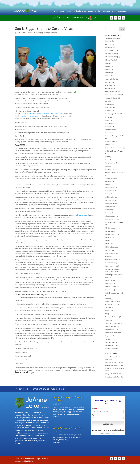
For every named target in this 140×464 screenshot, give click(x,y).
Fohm (107, 160)
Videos (90, 11)
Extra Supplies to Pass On (114, 377)
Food (107, 166)
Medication (109, 237)
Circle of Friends (80, 11)
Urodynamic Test (111, 345)
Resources (106, 11)
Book (107, 63)
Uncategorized (110, 330)
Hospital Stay (109, 200)
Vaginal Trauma (110, 348)
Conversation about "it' (113, 95)
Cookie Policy (58, 389)
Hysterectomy (110, 203)
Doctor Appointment (112, 114)
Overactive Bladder (111, 260)
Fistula (107, 157)
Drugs (107, 120)
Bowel (107, 69)
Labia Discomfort (111, 219)
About (62, 11)
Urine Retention (110, 342)
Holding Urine (109, 197)
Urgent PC (108, 336)
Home (55, 11)
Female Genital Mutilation (114, 148)
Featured (108, 145)
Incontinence (109, 207)
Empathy (108, 126)
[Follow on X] (115, 18)
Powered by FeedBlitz (116, 430)
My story (108, 250)
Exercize (108, 133)
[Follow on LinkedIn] (123, 18)
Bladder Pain (109, 60)
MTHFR (107, 244)
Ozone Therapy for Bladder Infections (68, 399)
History (107, 194)
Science (107, 311)
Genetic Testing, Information (115, 172)
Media (97, 11)
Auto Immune (110, 47)
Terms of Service (40, 389)
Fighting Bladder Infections (114, 151)
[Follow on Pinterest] (119, 18)
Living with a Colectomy (113, 374)
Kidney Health (110, 216)
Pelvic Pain (108, 280)
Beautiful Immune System (114, 363)
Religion (54, 33)
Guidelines (108, 181)
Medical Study (110, 231)
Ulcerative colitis (110, 326)
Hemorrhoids (109, 191)
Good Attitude (110, 178)
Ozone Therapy (110, 263)
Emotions (108, 123)
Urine (107, 339)
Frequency (108, 169)
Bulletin (107, 76)
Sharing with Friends (112, 317)
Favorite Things (110, 142)
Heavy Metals (109, 188)
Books (69, 11)
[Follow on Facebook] (111, 18)
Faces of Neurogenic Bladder (115, 136)
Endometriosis (110, 130)
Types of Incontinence (112, 323)
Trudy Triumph (21, 33)
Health (107, 184)
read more (56, 417)
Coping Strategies (44, 33)
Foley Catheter (110, 163)
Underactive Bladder (112, 333)
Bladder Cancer (110, 54)
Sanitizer (108, 307)
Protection (109, 290)
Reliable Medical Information (114, 293)
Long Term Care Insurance (114, 222)
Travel (107, 320)
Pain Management (111, 266)
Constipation (109, 88)
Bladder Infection (111, 57)
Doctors (108, 117)
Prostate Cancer (110, 287)
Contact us (122, 11)
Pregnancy (108, 284)
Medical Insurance (111, 228)
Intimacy (108, 213)
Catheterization (110, 79)
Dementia (108, 104)
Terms (107, 433)
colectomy (108, 85)
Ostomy (108, 256)
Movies (107, 241)
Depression (109, 107)
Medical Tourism (110, 234)
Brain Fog (108, 73)
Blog (114, 11)
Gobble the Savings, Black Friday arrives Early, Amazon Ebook (114, 368)
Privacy (113, 433)
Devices (108, 111)
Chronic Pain (109, 82)
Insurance (108, 210)
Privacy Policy (22, 389)
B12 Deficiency (110, 50)
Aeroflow (108, 44)
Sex (106, 314)
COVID (107, 101)
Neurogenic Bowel (111, 253)
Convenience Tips (111, 92)
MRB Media (28, 461)
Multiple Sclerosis (111, 247)
